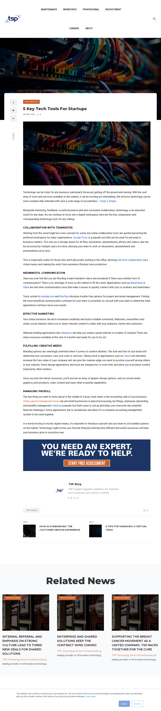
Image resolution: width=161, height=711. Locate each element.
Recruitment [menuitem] (113, 9)
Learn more (90, 696)
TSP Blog (74, 484)
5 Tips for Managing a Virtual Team (126, 528)
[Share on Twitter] (13, 110)
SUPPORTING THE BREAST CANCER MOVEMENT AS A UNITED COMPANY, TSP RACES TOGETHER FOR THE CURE (135, 643)
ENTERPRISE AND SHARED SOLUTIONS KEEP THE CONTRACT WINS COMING (77, 641)
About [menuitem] (89, 28)
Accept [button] (124, 703)
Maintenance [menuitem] (49, 9)
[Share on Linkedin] (13, 118)
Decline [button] (137, 703)
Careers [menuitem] (74, 28)
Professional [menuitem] (91, 9)
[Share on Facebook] (13, 103)
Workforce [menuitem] (70, 9)
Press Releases (13, 598)
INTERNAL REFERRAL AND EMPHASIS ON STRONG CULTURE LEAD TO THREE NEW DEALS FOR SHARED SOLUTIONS (22, 645)
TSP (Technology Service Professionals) (23, 659)
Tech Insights (31, 102)
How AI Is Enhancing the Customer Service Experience (60, 528)
